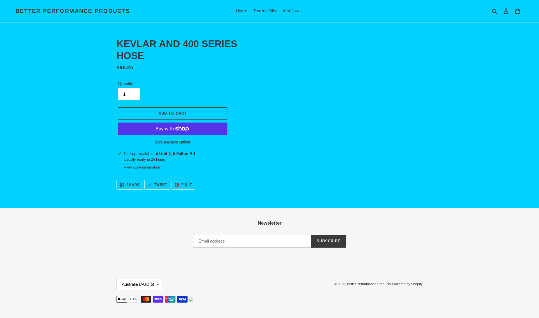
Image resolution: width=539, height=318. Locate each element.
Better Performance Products (72, 11)
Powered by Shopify (407, 284)
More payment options (173, 142)
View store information (142, 167)
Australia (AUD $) (138, 284)
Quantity (125, 83)
